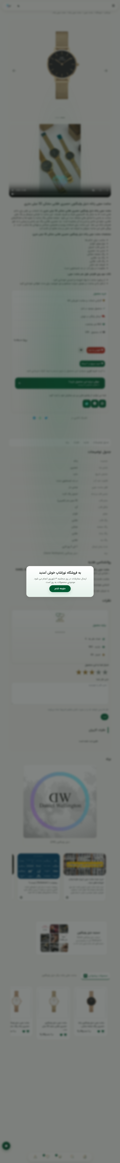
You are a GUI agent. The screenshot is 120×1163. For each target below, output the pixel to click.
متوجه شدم (60, 588)
